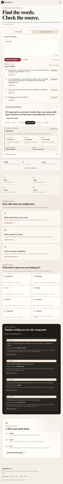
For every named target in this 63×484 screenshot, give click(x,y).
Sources (12, 476)
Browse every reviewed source (12, 334)
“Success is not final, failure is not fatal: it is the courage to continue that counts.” (29, 344)
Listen (22, 122)
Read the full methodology (15, 452)
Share (47, 122)
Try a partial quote (8, 222)
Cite (15, 122)
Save (40, 122)
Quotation (7, 468)
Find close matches (12, 59)
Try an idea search (8, 239)
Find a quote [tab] (19, 31)
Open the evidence (11, 354)
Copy (8, 122)
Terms (25, 476)
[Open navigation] (60, 2)
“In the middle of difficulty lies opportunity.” (20, 364)
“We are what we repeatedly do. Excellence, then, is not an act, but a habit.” (30, 383)
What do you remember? (10, 36)
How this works (53, 128)
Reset (26, 59)
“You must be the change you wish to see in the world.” (23, 400)
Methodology (5, 476)
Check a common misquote (10, 256)
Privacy (21, 476)
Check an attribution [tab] (46, 31)
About (16, 476)
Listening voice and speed (31, 154)
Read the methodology (30, 168)
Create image (31, 122)
